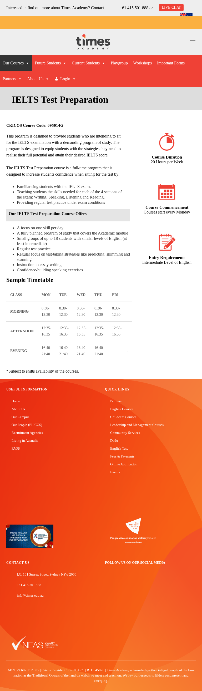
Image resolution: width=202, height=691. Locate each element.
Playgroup (119, 63)
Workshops (142, 63)
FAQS (16, 448)
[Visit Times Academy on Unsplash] (115, 580)
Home (16, 401)
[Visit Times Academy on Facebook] (107, 580)
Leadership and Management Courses (137, 425)
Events (115, 472)
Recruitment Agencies (27, 433)
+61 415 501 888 (134, 8)
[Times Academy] (93, 42)
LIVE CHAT (171, 7)
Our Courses (13, 63)
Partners (9, 79)
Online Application (124, 464)
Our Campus (20, 417)
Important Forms (171, 63)
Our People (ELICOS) (27, 425)
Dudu (114, 441)
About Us (35, 79)
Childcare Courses (123, 417)
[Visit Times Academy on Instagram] (123, 580)
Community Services (125, 433)
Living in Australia (25, 441)
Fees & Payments (122, 456)
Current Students (86, 63)
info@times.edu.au (30, 595)
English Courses (121, 409)
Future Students (48, 63)
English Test (119, 448)
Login (65, 79)
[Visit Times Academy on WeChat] (131, 580)
